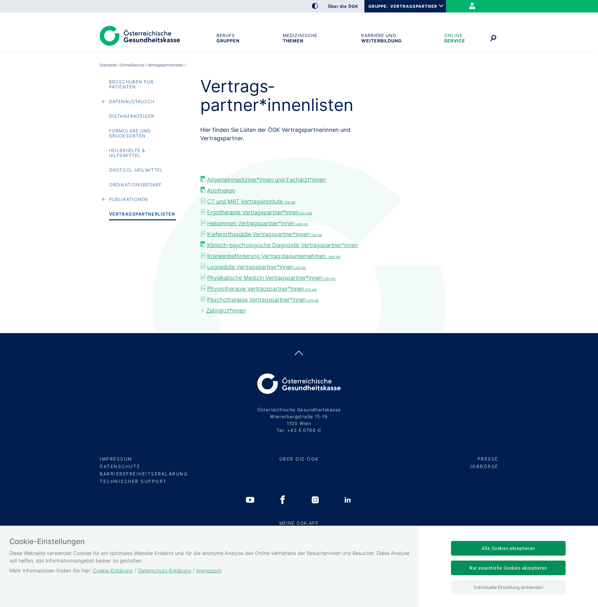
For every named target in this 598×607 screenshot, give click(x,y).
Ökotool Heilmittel (136, 170)
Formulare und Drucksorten (130, 133)
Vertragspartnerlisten (142, 214)
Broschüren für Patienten (131, 84)
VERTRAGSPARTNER (413, 6)
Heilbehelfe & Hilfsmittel (127, 153)
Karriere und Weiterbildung (381, 38)
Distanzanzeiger (131, 116)
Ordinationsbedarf (135, 184)
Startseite (108, 65)
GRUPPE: (378, 6)
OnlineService (454, 38)
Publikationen (128, 199)
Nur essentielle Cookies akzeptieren (508, 568)
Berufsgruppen (227, 38)
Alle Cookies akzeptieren (508, 548)
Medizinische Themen (300, 38)
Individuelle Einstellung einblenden (508, 587)
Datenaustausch (131, 101)
